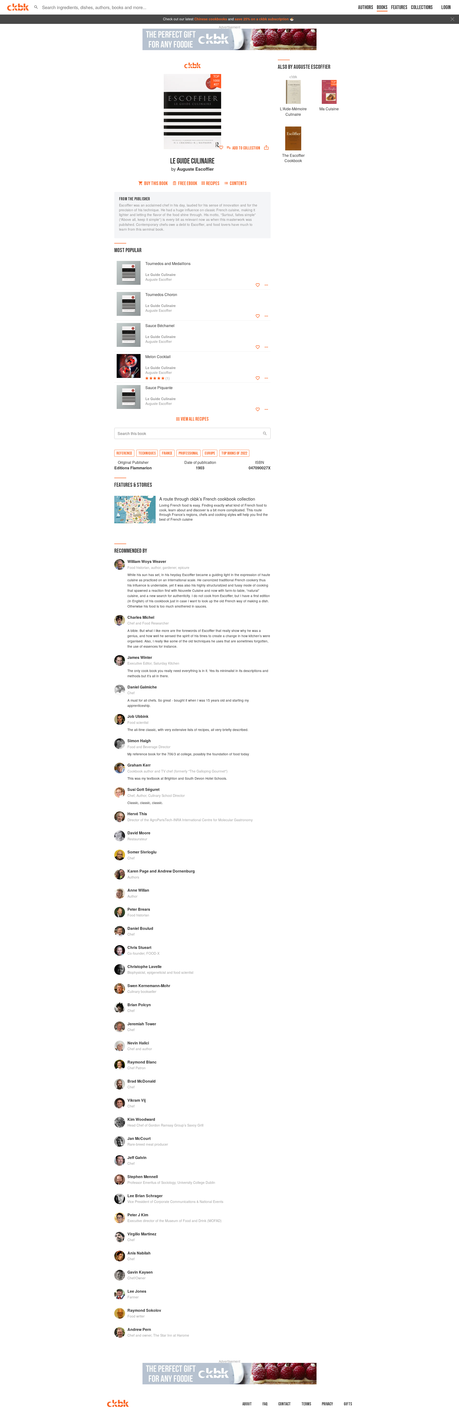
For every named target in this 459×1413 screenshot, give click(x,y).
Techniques (147, 453)
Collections (422, 7)
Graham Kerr (139, 765)
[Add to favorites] (221, 147)
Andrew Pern (139, 1329)
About (247, 1404)
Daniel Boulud (140, 928)
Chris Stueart (139, 947)
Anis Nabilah (139, 1253)
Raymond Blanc (142, 1062)
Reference (124, 453)
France (167, 453)
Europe (210, 453)
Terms (306, 1404)
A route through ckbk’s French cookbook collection (207, 499)
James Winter (139, 657)
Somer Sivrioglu (142, 852)
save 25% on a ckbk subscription (262, 18)
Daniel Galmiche (142, 687)
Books (382, 7)
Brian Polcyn (139, 1004)
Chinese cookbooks (210, 18)
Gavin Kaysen (140, 1272)
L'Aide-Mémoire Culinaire (293, 111)
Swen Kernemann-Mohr (148, 985)
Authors (365, 7)
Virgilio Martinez (141, 1234)
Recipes (212, 183)
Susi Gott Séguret (143, 789)
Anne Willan (138, 890)
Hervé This (137, 813)
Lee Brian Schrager (145, 1195)
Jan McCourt (139, 1138)
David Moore (138, 833)
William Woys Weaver (146, 561)
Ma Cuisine (329, 108)
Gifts (348, 1404)
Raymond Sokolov (144, 1310)
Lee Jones (136, 1291)
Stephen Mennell (142, 1176)
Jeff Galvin (137, 1157)
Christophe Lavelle (144, 966)
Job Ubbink (137, 716)
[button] (36, 7)
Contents (238, 183)
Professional (188, 453)
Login (446, 7)
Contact (284, 1404)
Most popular (128, 250)
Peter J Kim (137, 1214)
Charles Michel (140, 617)
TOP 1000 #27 (216, 80)
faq (265, 1404)
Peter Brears (138, 909)
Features (399, 7)
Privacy (327, 1404)
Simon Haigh (139, 740)
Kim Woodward (141, 1119)
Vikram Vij (136, 1100)
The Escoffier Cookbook (293, 158)
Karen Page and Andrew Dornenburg (161, 871)
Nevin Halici (138, 1043)
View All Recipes (195, 419)
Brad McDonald (141, 1081)
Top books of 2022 (234, 453)
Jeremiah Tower (141, 1024)
